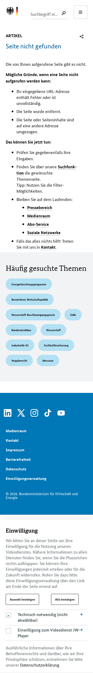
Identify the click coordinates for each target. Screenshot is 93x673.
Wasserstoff (53, 330)
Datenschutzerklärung (39, 665)
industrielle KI (20, 345)
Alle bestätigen (65, 599)
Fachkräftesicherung (56, 345)
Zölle (73, 315)
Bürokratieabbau (21, 330)
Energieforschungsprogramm (28, 284)
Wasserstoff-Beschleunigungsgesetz (33, 315)
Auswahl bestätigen (22, 599)
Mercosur (47, 360)
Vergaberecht (19, 360)
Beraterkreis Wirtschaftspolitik (29, 299)
